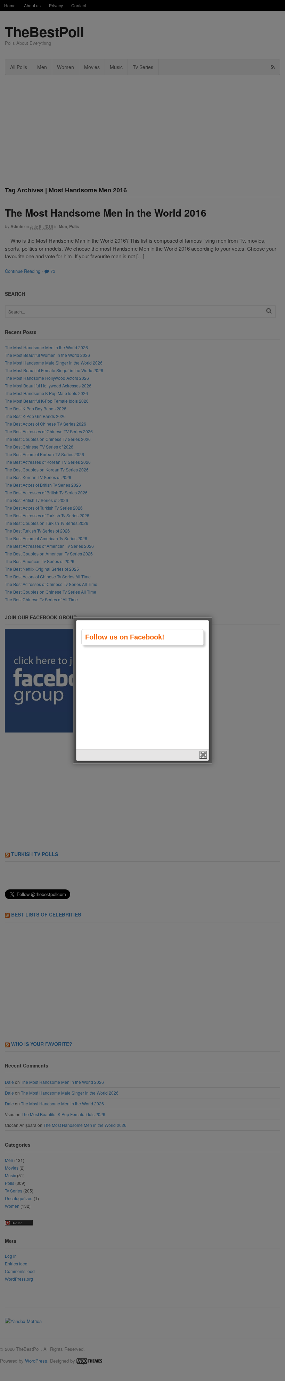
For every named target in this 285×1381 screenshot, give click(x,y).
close (203, 755)
